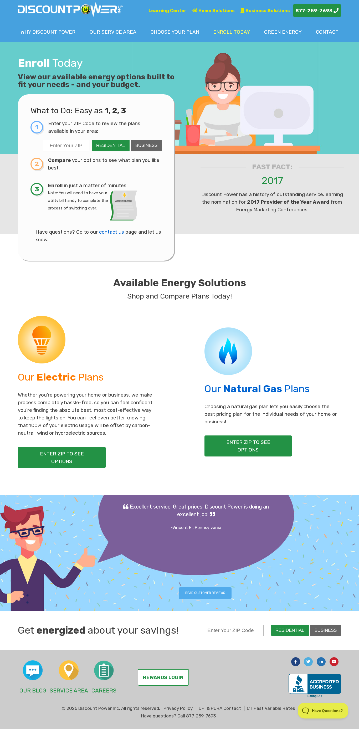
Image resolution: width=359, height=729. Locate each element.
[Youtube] (334, 661)
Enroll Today (231, 32)
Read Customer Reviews (205, 593)
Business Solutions (267, 10)
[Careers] (104, 670)
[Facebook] (295, 661)
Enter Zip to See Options (62, 457)
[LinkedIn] (321, 661)
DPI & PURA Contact (220, 708)
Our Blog (32, 690)
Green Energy (283, 32)
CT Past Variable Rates (271, 708)
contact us (111, 232)
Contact (327, 32)
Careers (103, 690)
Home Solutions (216, 10)
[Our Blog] (33, 670)
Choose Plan (175, 32)
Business (146, 145)
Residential (110, 145)
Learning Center (167, 10)
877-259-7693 (314, 11)
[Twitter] (308, 661)
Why (47, 32)
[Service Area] (69, 670)
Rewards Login (163, 677)
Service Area (113, 32)
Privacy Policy (178, 708)
